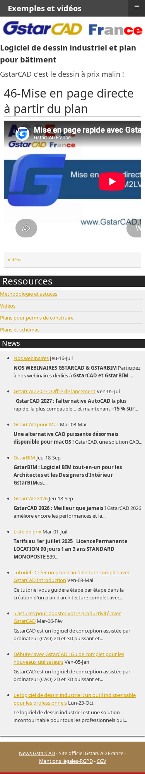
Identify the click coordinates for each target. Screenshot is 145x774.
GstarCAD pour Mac (36, 424)
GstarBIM (24, 457)
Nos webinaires (31, 358)
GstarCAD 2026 (31, 498)
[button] (127, 756)
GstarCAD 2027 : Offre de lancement (55, 391)
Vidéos (14, 259)
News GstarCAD (37, 753)
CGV (101, 760)
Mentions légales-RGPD (66, 760)
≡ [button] (136, 7)
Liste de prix (27, 531)
